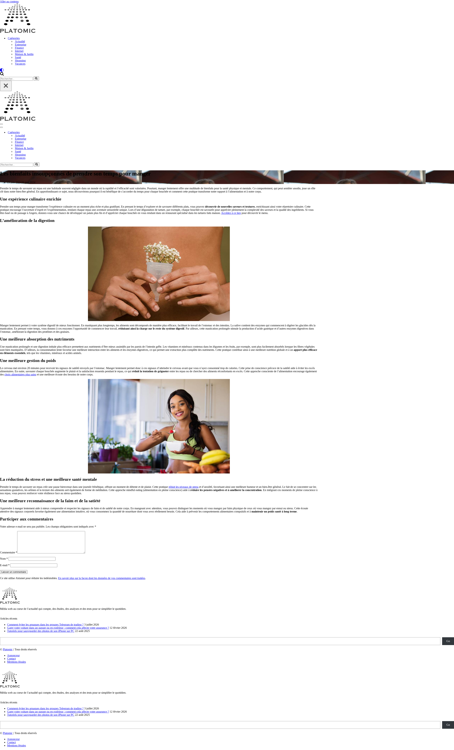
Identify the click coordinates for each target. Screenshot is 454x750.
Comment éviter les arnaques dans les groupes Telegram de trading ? (45, 624)
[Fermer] (6, 86)
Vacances (20, 63)
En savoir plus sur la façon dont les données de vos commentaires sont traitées (101, 578)
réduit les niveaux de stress (183, 486)
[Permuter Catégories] (62, 132)
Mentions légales (16, 661)
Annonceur (13, 655)
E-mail (5, 565)
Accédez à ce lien (231, 212)
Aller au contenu (9, 1)
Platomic (8, 649)
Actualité (20, 41)
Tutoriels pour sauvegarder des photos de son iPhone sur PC (40, 630)
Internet (19, 50)
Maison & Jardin (24, 54)
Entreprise (20, 44)
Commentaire (8, 552)
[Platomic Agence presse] (17, 32)
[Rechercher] (2, 74)
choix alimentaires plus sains (20, 374)
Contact (11, 658)
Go (448, 641)
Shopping (20, 60)
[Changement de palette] (227, 70)
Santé (18, 57)
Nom (4, 558)
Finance (19, 47)
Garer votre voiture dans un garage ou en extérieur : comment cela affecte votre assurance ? (58, 627)
